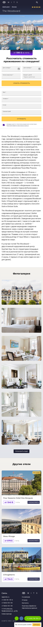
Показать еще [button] (21, 451)
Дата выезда (28, 67)
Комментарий (7, 111)
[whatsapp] (17, 618)
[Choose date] (19, 69)
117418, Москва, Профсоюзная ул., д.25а (10, 610)
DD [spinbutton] (4, 70)
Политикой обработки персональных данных (18, 125)
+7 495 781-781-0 (7, 600)
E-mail (4, 105)
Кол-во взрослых (8, 74)
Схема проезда (7, 614)
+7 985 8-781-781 (7, 603)
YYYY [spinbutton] (11, 70)
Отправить (21, 119)
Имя (4, 92)
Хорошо (36, 624)
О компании (26, 597)
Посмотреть (33, 502)
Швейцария (6, 7)
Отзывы (24, 600)
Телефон (5, 98)
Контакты (25, 603)
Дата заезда (7, 67)
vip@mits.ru (5, 597)
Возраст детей (28, 74)
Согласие (9, 124)
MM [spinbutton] (6, 70)
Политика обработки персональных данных (29, 607)
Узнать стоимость (21, 83)
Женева (14, 7)
